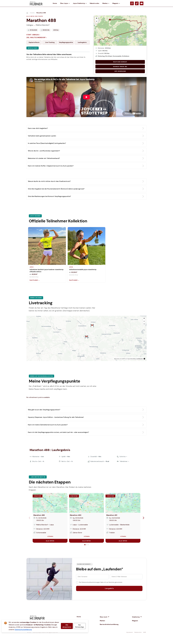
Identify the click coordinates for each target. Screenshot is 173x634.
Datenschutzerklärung (23, 629)
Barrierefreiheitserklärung (109, 624)
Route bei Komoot (120, 62)
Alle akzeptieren (66, 626)
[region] (86, 338)
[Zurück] (29, 518)
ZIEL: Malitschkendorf (36, 38)
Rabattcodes (94, 3)
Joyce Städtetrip (79, 3)
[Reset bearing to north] (144, 324)
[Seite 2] (86, 544)
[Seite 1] (84, 544)
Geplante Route (34, 42)
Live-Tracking (49, 42)
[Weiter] (143, 518)
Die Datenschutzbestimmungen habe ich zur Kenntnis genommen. (101, 582)
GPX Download (120, 71)
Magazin (115, 3)
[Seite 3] (88, 544)
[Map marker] (86, 336)
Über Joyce (64, 3)
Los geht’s (109, 588)
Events (32, 13)
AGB (144, 632)
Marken (105, 3)
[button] (96, 18)
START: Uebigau (33, 35)
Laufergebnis (82, 42)
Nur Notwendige (79, 626)
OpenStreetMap (131, 359)
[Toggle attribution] (144, 359)
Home (55, 3)
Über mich (103, 617)
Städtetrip (136, 617)
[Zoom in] (144, 318)
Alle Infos (50, 541)
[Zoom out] (144, 321)
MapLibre (116, 359)
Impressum (129, 632)
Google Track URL (120, 66)
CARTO (123, 359)
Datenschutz (138, 632)
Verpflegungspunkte (66, 42)
